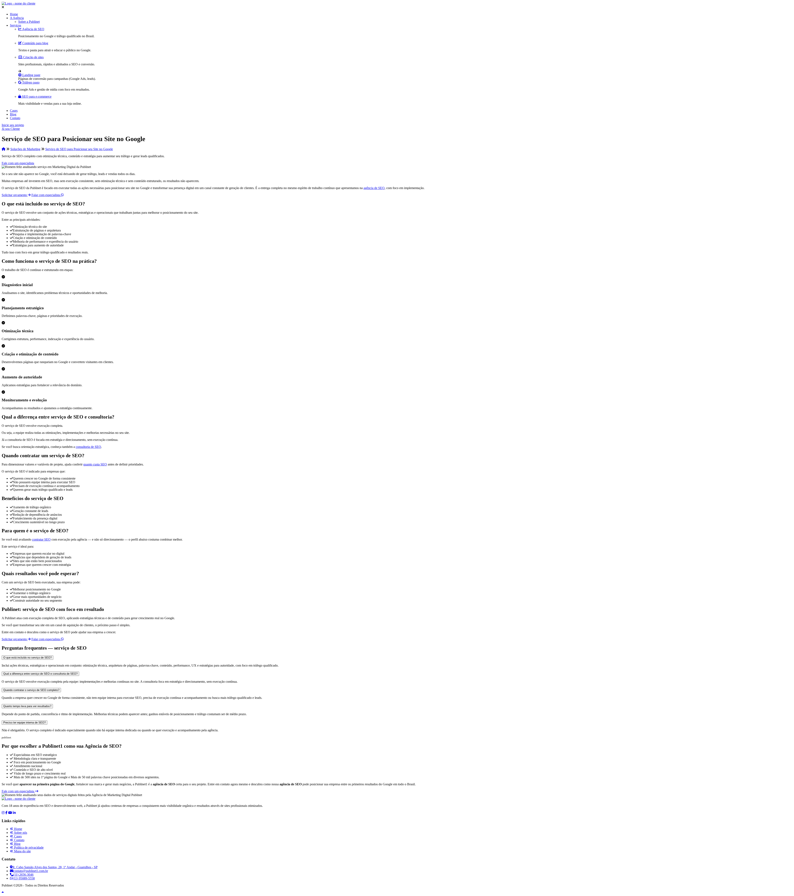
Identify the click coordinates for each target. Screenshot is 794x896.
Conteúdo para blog (35, 43)
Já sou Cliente (11, 129)
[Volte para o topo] (3, 892)
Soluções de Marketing (25, 149)
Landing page (31, 75)
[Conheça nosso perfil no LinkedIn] (14, 812)
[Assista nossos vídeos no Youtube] (10, 812)
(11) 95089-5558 (24, 878)
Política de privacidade (28, 847)
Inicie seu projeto (13, 125)
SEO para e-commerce (36, 96)
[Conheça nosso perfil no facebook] (6, 812)
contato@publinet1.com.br (30, 871)
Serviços (15, 25)
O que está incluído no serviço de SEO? (27, 657)
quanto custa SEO (95, 464)
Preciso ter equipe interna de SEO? (24, 722)
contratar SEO (41, 539)
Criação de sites (33, 57)
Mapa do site (22, 851)
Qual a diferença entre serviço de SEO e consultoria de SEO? (40, 673)
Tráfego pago (30, 82)
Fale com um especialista (18, 163)
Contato (15, 118)
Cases (14, 110)
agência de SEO (374, 188)
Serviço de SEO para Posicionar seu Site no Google (79, 149)
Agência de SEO (33, 29)
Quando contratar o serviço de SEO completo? (31, 690)
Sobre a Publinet (29, 21)
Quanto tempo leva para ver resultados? (27, 706)
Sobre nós (20, 832)
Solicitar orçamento (15, 195)
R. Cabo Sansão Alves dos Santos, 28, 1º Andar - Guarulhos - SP (55, 867)
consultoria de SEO (88, 447)
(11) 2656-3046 (23, 874)
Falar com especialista (46, 195)
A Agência (17, 18)
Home (14, 14)
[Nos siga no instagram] (3, 812)
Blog (13, 114)
